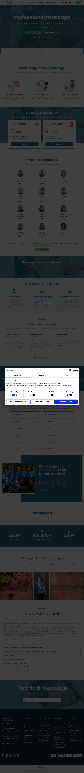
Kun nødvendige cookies (18, 402)
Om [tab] (66, 375)
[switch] (32, 395)
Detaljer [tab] (42, 375)
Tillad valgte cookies (42, 402)
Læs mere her (67, 385)
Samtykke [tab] (17, 375)
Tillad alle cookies (66, 402)
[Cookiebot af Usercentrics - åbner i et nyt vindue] (70, 370)
